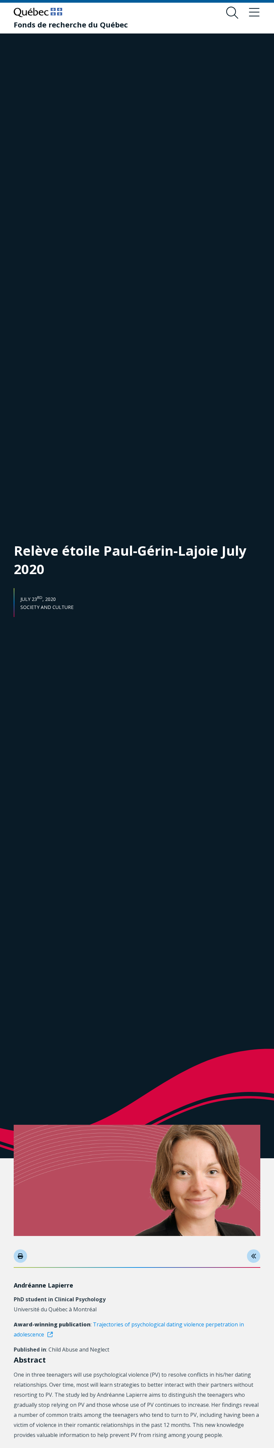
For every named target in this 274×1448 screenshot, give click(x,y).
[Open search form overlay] (232, 13)
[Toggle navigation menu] (254, 13)
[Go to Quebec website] (38, 12)
